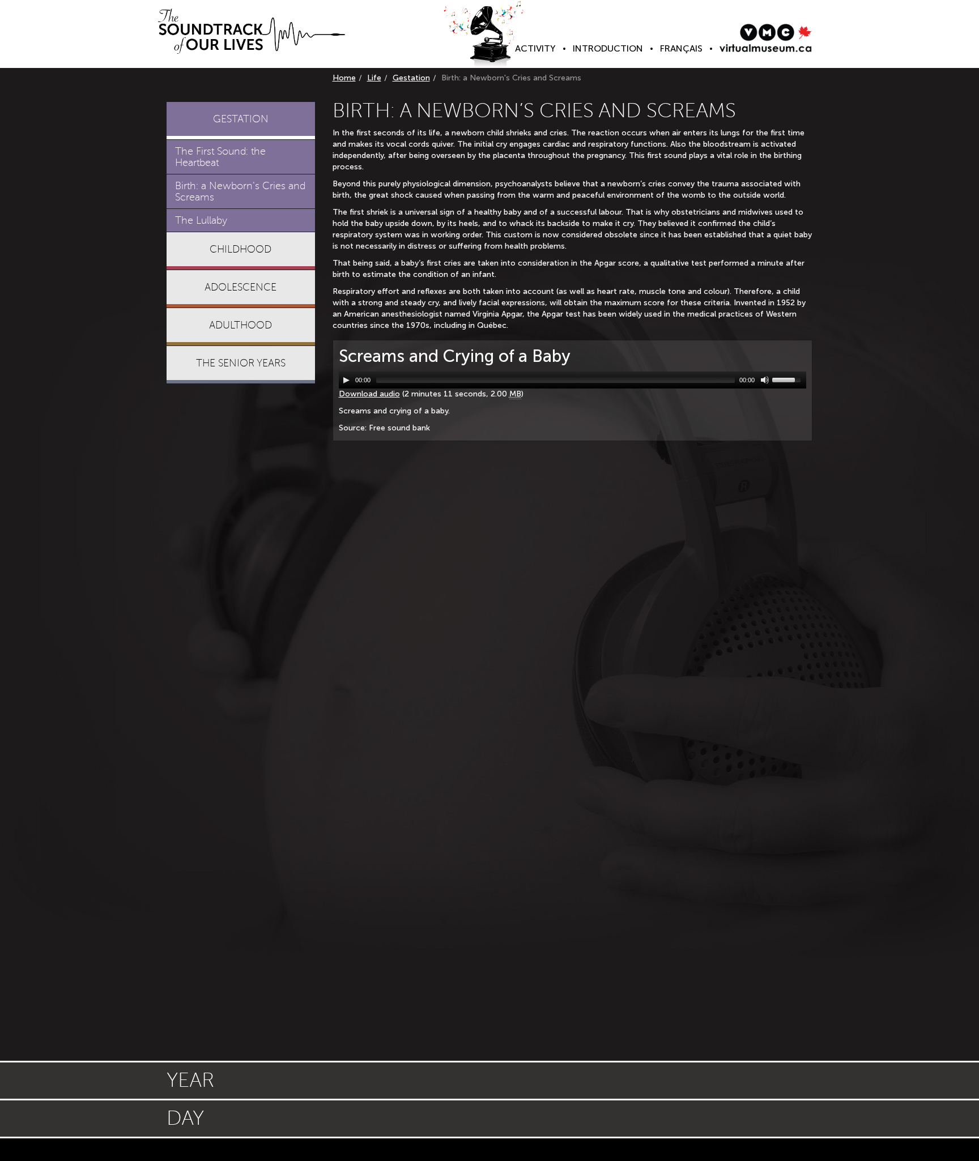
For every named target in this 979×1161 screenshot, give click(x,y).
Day (185, 1118)
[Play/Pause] (346, 380)
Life (374, 78)
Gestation (411, 78)
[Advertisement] (241, 565)
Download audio (369, 394)
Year (190, 1080)
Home (344, 78)
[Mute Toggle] (764, 380)
